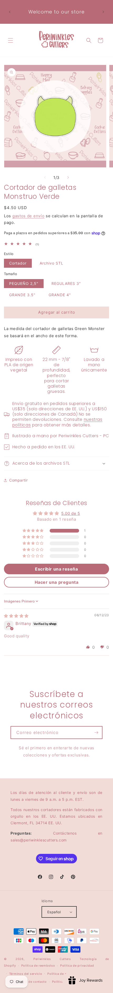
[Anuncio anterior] (10, 12)
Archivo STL (51, 263)
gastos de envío (28, 215)
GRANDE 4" (60, 295)
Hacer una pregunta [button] (57, 582)
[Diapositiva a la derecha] (68, 177)
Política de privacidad (77, 965)
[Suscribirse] (96, 732)
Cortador (18, 263)
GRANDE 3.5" (22, 295)
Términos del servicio (25, 974)
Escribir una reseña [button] (56, 569)
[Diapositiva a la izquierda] (45, 177)
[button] (10, 40)
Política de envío (60, 974)
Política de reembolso (38, 965)
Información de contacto (28, 981)
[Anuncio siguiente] (103, 12)
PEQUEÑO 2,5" (23, 283)
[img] (16, 615)
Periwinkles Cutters (52, 959)
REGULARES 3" (66, 283)
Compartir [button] (18, 480)
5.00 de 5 (70, 513)
